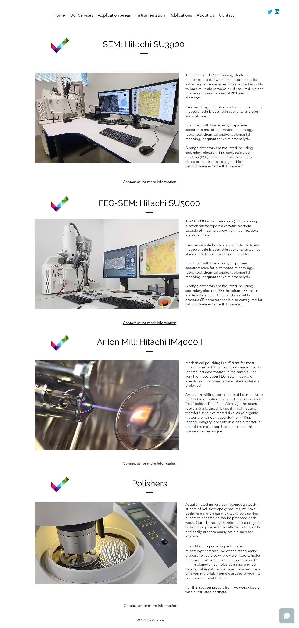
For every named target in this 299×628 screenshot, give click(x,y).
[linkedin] (277, 11)
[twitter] (270, 11)
